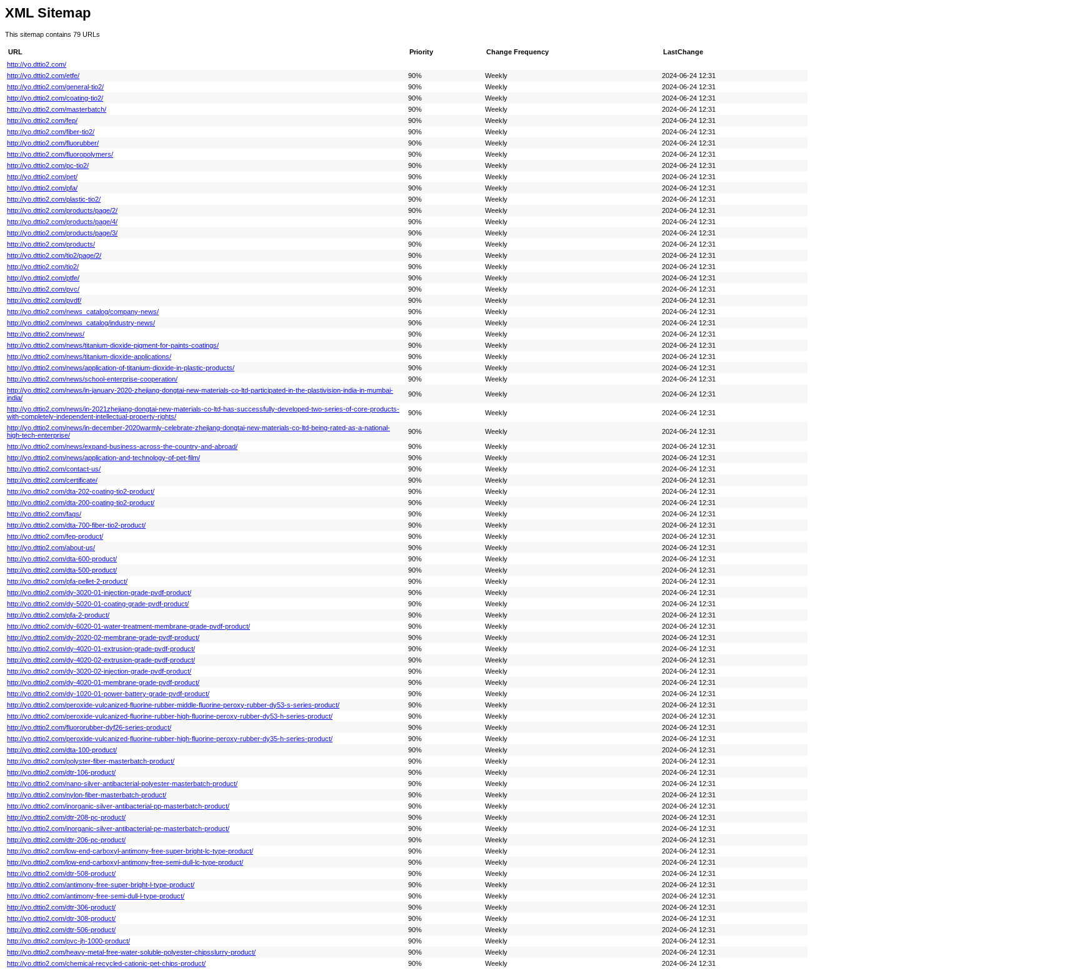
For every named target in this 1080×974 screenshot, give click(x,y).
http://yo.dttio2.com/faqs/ (44, 514)
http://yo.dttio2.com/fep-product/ (55, 536)
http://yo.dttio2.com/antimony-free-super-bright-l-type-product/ (100, 884)
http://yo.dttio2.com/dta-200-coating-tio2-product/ (80, 502)
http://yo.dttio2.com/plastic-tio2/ (54, 199)
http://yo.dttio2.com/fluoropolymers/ (60, 154)
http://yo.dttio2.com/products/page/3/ (62, 233)
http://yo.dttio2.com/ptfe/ (43, 278)
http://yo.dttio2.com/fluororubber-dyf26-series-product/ (89, 727)
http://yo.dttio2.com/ (36, 64)
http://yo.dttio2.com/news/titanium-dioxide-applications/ (89, 356)
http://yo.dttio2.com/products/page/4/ (62, 221)
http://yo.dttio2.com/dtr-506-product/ (61, 929)
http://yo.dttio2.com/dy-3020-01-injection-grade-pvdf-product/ (99, 592)
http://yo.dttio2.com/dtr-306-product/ (61, 907)
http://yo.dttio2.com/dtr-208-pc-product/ (66, 817)
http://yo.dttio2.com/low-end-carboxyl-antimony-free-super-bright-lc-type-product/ (130, 851)
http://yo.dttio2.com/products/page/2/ (62, 210)
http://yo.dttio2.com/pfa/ (42, 188)
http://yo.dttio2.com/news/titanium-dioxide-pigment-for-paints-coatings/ (113, 345)
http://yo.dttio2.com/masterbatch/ (56, 109)
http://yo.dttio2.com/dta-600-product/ (62, 559)
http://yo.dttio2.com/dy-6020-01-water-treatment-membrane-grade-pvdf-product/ (128, 626)
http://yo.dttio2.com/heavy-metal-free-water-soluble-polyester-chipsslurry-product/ (131, 952)
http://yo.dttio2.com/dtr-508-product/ (61, 873)
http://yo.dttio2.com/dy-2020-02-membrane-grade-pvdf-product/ (103, 637)
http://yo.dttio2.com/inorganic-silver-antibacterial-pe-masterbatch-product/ (118, 828)
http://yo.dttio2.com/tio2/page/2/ (54, 255)
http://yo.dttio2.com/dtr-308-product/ (61, 918)
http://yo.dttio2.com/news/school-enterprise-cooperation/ (92, 379)
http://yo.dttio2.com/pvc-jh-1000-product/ (68, 941)
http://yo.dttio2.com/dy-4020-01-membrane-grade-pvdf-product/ (103, 682)
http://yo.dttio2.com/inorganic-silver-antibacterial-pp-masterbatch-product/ (118, 806)
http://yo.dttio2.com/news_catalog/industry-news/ (81, 323)
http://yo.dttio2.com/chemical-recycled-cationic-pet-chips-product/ (106, 963)
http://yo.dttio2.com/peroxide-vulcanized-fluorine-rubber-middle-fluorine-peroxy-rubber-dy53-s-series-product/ (173, 705)
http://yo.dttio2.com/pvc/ (43, 289)
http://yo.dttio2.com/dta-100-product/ (62, 750)
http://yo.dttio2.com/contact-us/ (54, 469)
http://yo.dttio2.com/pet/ (42, 176)
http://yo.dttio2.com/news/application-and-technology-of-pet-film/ (103, 457)
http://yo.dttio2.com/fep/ (42, 120)
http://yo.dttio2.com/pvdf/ (44, 300)
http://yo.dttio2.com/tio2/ (43, 266)
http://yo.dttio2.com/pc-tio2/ (48, 165)
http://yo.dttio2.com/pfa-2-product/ (58, 615)
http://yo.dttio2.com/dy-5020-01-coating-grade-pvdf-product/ (98, 604)
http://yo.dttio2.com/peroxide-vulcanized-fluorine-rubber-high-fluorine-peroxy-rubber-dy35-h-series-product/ (169, 738)
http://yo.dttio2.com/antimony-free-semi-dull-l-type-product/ (95, 896)
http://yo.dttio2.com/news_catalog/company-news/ (83, 311)
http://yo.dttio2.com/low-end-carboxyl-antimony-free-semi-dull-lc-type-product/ (125, 862)
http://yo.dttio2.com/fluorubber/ (53, 143)
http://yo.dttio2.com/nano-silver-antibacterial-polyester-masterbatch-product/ (122, 783)
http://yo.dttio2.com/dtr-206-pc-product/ (66, 840)
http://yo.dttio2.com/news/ (45, 334)
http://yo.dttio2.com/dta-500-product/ (62, 570)
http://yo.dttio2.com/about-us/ (51, 547)
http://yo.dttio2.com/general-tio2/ (55, 87)
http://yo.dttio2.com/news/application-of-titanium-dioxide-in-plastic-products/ (120, 367)
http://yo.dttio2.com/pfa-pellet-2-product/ (67, 581)
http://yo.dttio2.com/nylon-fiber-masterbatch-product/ (86, 795)
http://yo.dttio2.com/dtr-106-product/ (61, 772)
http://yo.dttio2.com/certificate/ (52, 480)
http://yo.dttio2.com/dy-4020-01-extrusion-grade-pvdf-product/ (101, 648)
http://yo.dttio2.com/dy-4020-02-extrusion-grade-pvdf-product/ (101, 660)
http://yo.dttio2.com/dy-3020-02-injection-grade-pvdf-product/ (99, 671)
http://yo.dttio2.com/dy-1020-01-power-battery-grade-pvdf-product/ (108, 693)
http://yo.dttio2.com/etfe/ (43, 75)
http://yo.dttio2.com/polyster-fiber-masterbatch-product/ (90, 761)
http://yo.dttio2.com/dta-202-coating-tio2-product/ (80, 491)
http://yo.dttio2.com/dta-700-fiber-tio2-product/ (76, 525)
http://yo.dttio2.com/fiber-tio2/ (50, 131)
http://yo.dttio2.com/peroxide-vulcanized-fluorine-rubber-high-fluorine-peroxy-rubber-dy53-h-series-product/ (169, 716)
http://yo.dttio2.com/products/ (51, 244)
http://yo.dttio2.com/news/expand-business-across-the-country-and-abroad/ (122, 446)
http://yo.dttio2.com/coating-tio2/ (55, 98)
